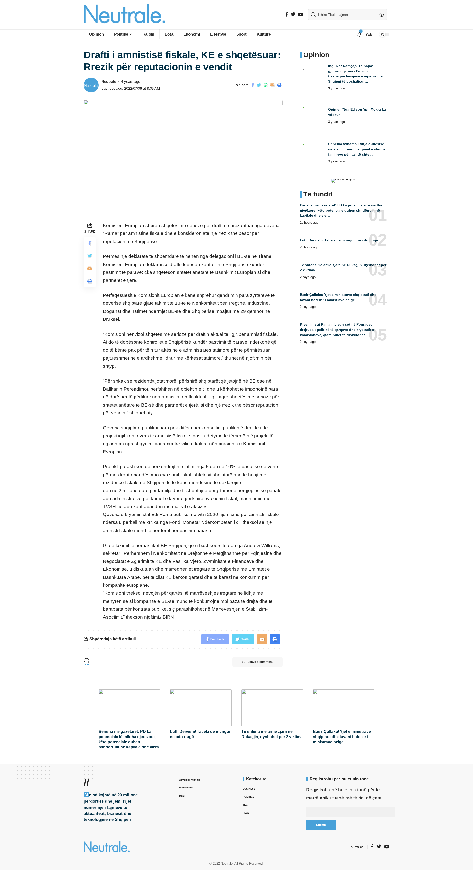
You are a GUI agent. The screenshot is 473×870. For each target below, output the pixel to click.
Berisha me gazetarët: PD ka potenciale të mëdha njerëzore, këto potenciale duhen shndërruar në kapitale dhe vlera (341, 210)
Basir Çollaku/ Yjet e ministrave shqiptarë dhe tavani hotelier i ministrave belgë (342, 736)
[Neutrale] (124, 15)
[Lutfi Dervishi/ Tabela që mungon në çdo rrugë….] (201, 707)
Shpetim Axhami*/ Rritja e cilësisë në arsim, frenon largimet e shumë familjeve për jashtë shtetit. (356, 149)
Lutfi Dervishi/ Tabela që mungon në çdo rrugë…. (341, 240)
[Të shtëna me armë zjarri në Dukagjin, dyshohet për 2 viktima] (272, 707)
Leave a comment (260, 662)
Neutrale (108, 81)
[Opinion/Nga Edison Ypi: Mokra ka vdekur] (312, 116)
